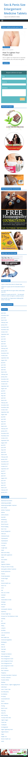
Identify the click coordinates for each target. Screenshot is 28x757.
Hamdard (3, 595)
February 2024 (4, 322)
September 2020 (5, 412)
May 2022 (3, 367)
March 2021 (4, 400)
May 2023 (3, 341)
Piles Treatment (5, 670)
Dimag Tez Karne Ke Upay (7, 566)
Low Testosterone (5, 632)
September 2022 (5, 358)
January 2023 (4, 350)
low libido (3, 630)
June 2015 (3, 480)
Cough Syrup (4, 547)
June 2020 (3, 419)
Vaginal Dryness (5, 731)
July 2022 (3, 362)
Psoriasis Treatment (6, 677)
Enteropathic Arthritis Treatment (8, 569)
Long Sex (3, 628)
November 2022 (5, 353)
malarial (3, 635)
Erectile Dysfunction (5, 571)
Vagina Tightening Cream (7, 729)
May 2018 (3, 450)
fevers (2, 581)
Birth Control (4, 522)
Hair (2, 590)
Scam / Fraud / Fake (5, 689)
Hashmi (3, 597)
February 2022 (4, 374)
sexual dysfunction (5, 698)
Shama (2, 701)
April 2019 (3, 424)
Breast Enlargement (5, 531)
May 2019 (3, 421)
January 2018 (4, 459)
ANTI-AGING (4, 507)
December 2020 (5, 405)
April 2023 (3, 343)
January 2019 (4, 431)
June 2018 (3, 447)
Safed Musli (4, 687)
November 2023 (5, 329)
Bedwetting (3, 519)
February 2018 (4, 457)
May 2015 (3, 483)
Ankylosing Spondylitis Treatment (9, 505)
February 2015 (4, 490)
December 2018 (5, 433)
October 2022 (4, 355)
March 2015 (4, 487)
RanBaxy (3, 682)
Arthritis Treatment (5, 510)
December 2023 (5, 327)
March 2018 (4, 454)
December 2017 (5, 461)
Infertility (3, 618)
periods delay (4, 668)
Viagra (2, 734)
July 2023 (3, 336)
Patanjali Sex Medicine (6, 654)
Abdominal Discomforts (6, 500)
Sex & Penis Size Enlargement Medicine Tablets (15, 9)
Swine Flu (3, 713)
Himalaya (3, 602)
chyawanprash (4, 540)
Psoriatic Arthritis (5, 680)
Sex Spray (3, 696)
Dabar (2, 550)
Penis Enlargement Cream (7, 658)
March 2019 (4, 426)
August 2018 (4, 442)
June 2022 (3, 365)
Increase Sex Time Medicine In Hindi (9, 616)
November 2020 (5, 407)
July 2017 (3, 471)
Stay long (3, 710)
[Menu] (2, 21)
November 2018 (5, 435)
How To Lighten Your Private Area (11, 53)
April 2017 (3, 476)
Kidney (2, 625)
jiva (2, 621)
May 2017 (3, 473)
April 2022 (3, 369)
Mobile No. (4, 82)
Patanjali (3, 651)
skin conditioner (4, 703)
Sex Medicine (4, 694)
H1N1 (2, 588)
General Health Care (5, 583)
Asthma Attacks (4, 514)
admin (12, 49)
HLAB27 (3, 606)
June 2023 (3, 339)
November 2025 (5, 315)
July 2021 (3, 391)
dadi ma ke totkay (5, 552)
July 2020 (3, 417)
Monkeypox (4, 642)
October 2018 (4, 438)
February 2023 (4, 348)
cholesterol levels (5, 536)
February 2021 (4, 402)
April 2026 (3, 313)
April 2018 (3, 452)
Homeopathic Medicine (6, 609)
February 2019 (4, 428)
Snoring (3, 706)
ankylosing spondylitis (6, 503)
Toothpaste (4, 724)
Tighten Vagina (4, 720)
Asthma (3, 512)
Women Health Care (6, 739)
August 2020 (4, 414)
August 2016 (4, 478)
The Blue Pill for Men (6, 717)
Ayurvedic (3, 517)
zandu (2, 741)
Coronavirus (4, 543)
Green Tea (3, 585)
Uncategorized (6, 47)
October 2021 (4, 384)
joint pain (3, 623)
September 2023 (5, 334)
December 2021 (5, 379)
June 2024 (3, 317)
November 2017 (5, 464)
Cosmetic (3, 545)
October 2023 (4, 332)
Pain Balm (3, 649)
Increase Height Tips (6, 614)
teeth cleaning (4, 715)
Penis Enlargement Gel (6, 663)
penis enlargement (5, 656)
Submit (22, 99)
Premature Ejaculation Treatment (9, 675)
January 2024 (4, 325)
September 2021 (5, 386)
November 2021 (5, 381)
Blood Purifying (4, 526)
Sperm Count (4, 708)
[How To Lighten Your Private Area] (14, 38)
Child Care (3, 533)
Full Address (5, 87)
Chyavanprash (4, 538)
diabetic (3, 562)
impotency (3, 611)
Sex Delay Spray (5, 691)
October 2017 (4, 466)
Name (3, 76)
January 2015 (4, 492)
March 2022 (4, 372)
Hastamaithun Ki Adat (6, 599)
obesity (3, 644)
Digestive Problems (5, 564)
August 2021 (4, 388)
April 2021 (3, 398)
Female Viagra (4, 578)
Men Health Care (5, 637)
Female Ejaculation (5, 576)
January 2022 (4, 376)
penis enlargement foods (7, 661)
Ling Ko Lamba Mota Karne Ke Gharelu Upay (11, 284)
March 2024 (4, 320)
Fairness (3, 573)
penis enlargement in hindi (7, 665)
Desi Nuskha (4, 559)
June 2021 (3, 393)
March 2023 (4, 346)
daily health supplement (6, 555)
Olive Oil (3, 647)
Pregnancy (3, 673)
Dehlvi (2, 557)
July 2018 (3, 445)
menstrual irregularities (6, 639)
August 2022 (4, 360)
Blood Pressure (4, 524)
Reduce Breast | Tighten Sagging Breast (10, 684)
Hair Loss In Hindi (5, 592)
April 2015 (3, 485)
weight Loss (4, 736)
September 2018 (5, 440)
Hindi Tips (3, 604)
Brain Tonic (3, 529)
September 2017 (5, 468)
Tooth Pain (3, 722)
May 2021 (3, 395)
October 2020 (4, 409)
